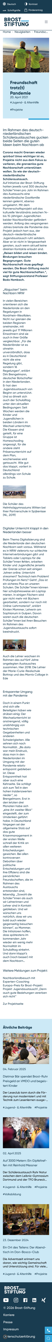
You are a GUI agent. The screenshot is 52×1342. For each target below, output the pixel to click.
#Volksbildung (12, 1194)
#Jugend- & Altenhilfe (24, 102)
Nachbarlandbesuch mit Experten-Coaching (19, 979)
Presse (8, 1322)
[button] (5, 1337)
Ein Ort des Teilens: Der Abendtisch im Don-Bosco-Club (24, 1249)
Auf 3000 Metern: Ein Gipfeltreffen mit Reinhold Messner (25, 1163)
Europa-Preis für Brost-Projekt (23, 985)
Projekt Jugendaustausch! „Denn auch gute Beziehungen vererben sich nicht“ (25, 992)
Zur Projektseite (13, 1003)
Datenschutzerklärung (19, 1336)
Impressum (11, 1329)
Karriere (8, 1315)
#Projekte (16, 109)
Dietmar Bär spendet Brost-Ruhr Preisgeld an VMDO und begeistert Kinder (25, 1080)
